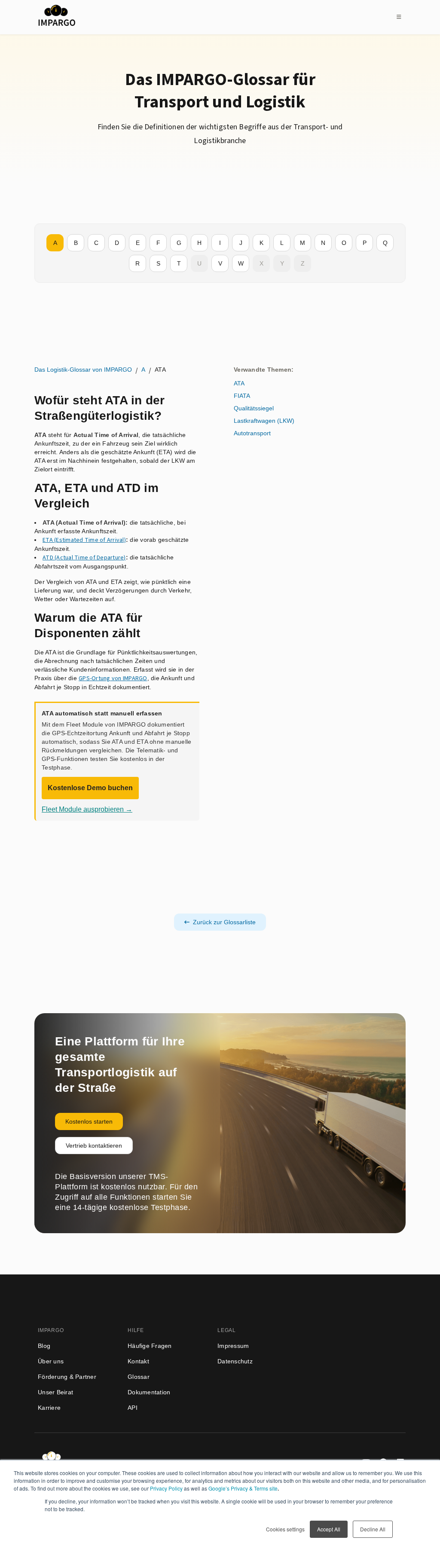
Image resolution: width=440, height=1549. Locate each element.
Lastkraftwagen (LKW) (264, 420)
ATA (239, 383)
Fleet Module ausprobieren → (87, 809)
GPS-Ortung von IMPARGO (113, 678)
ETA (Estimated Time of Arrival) (84, 540)
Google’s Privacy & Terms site (243, 1488)
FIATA (242, 395)
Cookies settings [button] (285, 1529)
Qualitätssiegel (254, 408)
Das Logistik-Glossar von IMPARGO (83, 369)
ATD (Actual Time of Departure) (84, 557)
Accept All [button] (328, 1529)
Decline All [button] (372, 1529)
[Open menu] (399, 17)
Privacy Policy (166, 1488)
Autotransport (252, 433)
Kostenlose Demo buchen (90, 787)
